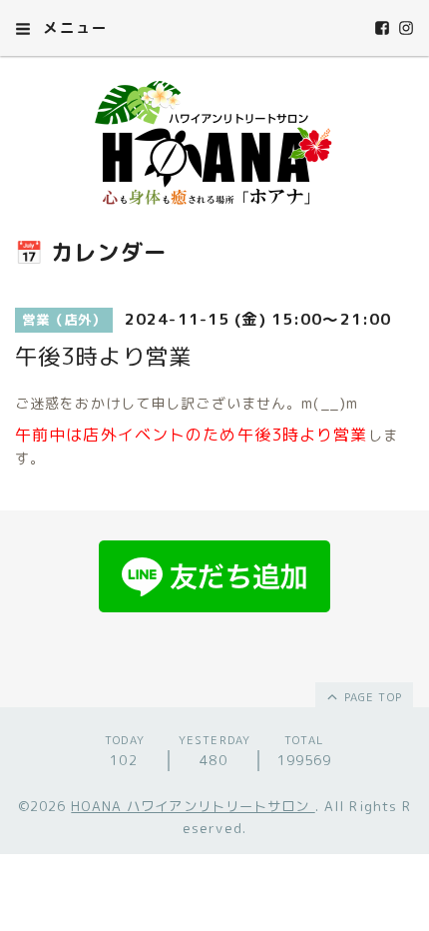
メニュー (73, 27)
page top (371, 697)
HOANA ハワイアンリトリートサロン (192, 806)
